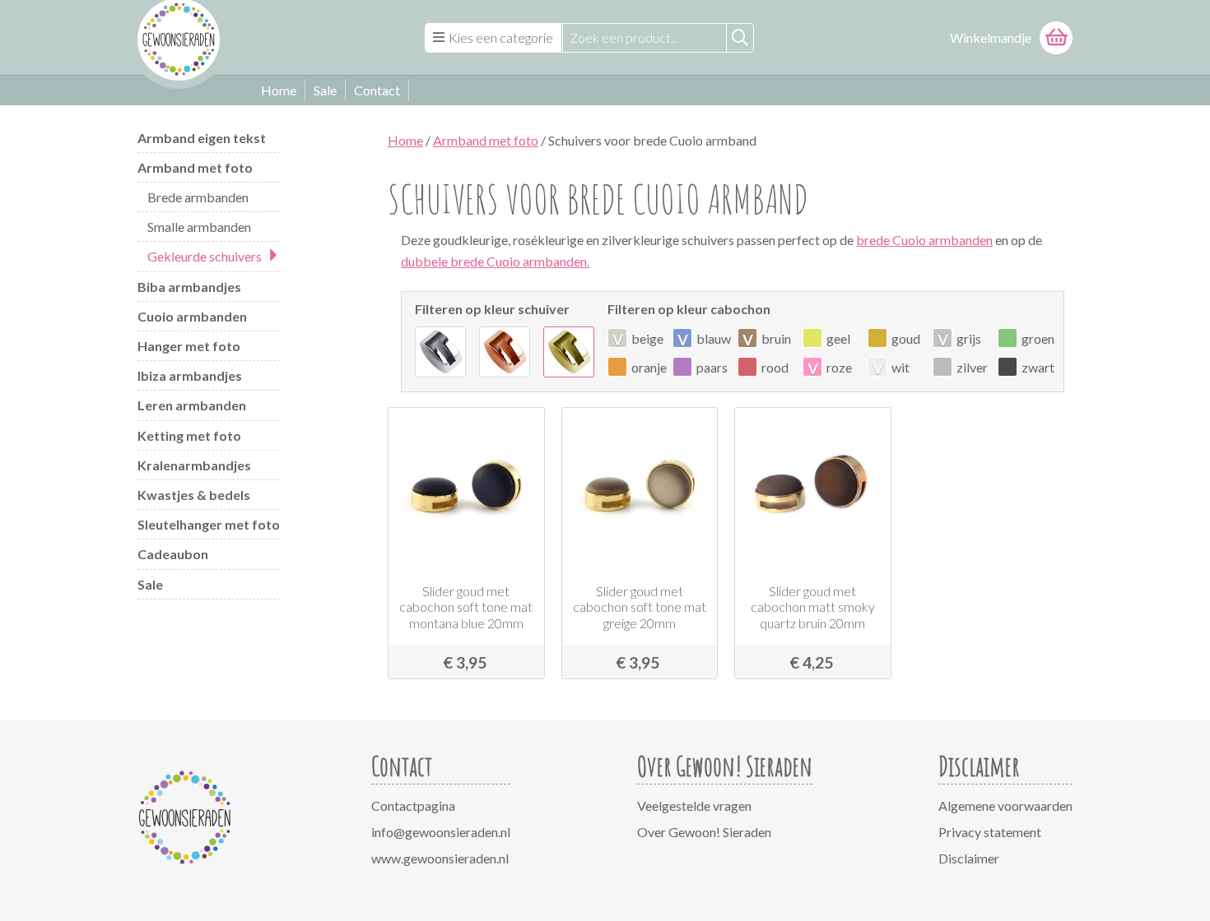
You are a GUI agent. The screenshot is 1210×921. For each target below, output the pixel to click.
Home (278, 90)
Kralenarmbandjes (194, 465)
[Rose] (505, 352)
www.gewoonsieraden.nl (440, 858)
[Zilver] (440, 352)
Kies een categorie (501, 37)
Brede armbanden (198, 197)
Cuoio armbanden (192, 316)
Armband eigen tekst (201, 138)
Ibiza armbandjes (189, 375)
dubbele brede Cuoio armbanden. (495, 261)
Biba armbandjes (189, 286)
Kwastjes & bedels (193, 494)
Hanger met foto (188, 346)
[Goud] (569, 352)
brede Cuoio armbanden (924, 240)
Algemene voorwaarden (1005, 805)
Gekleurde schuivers (204, 256)
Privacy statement (989, 832)
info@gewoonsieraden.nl (440, 832)
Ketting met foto (189, 435)
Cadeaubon (172, 554)
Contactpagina (413, 805)
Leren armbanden (191, 405)
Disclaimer (968, 858)
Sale (325, 90)
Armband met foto (195, 167)
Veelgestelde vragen (694, 805)
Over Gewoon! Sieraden (704, 832)
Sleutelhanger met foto (208, 524)
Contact (377, 90)
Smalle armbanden (199, 226)
